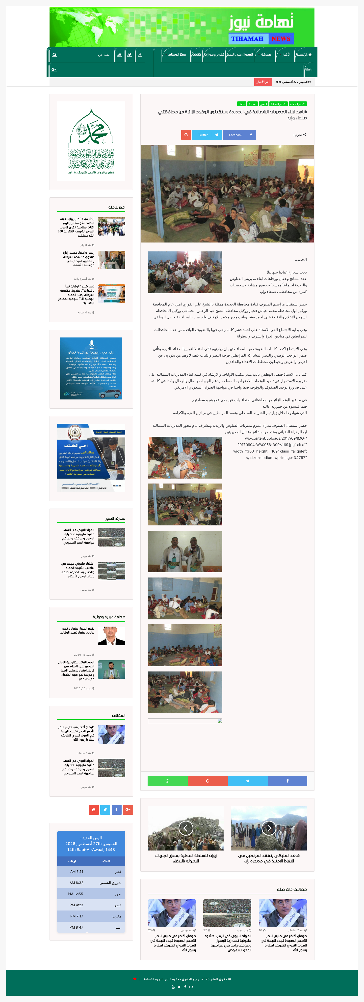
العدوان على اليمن (240, 54)
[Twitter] (130, 54)
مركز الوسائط (177, 54)
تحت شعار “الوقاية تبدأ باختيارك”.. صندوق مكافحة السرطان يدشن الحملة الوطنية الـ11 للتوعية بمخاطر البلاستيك (76, 294)
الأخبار (286, 54)
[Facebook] (140, 54)
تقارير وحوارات (214, 54)
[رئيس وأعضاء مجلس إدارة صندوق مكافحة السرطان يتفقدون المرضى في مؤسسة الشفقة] (111, 260)
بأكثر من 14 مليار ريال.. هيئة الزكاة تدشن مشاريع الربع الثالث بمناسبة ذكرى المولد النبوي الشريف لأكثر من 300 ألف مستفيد (76, 227)
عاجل (242, 104)
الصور (263, 104)
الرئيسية (302, 54)
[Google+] (54, 69)
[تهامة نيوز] (182, 29)
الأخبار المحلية (278, 104)
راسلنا (308, 69)
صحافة (266, 54)
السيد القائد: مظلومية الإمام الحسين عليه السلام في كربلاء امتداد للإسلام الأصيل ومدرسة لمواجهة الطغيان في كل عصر (76, 670)
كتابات (196, 54)
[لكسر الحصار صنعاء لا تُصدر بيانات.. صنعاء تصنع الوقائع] (111, 636)
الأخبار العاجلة (297, 104)
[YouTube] (119, 54)
